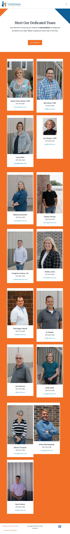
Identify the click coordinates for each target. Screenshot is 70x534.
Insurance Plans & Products (10, 526)
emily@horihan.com (50, 394)
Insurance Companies (10, 530)
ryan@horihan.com (20, 510)
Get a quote (35, 42)
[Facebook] (59, 526)
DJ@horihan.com (50, 338)
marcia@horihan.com (20, 453)
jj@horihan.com (20, 392)
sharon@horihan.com (20, 107)
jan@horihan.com (50, 144)
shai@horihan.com (20, 334)
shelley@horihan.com (49, 277)
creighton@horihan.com (20, 279)
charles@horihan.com (49, 222)
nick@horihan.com (49, 109)
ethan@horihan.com (47, 450)
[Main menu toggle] (66, 4)
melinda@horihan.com (20, 221)
